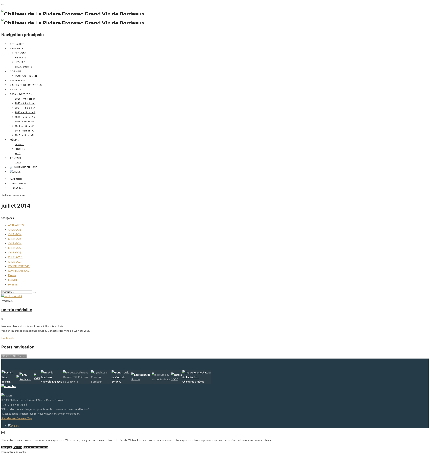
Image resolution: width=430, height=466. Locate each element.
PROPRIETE (16, 48)
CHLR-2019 (15, 252)
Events (12, 275)
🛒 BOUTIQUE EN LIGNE (23, 167)
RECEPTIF (15, 89)
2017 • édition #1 (24, 135)
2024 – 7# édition (25, 107)
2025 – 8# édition (25, 103)
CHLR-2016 (15, 243)
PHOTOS (20, 149)
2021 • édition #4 (24, 121)
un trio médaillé (16, 309)
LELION (12, 279)
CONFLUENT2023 (19, 270)
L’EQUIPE (20, 62)
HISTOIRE (20, 57)
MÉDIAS (14, 139)
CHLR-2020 (15, 257)
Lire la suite (7, 338)
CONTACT (16, 158)
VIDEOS (19, 144)
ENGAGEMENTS (23, 66)
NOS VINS (15, 71)
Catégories (7, 217)
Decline (17, 447)
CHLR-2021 (15, 261)
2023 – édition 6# (25, 112)
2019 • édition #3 (24, 126)
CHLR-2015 (15, 238)
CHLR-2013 (14, 229)
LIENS (18, 162)
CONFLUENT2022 (19, 266)
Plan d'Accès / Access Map (16, 418)
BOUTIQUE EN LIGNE (26, 76)
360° (17, 153)
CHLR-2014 (15, 234)
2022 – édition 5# (25, 117)
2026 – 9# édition (21, 94)
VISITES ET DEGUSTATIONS (26, 85)
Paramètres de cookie (35, 447)
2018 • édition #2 (24, 130)
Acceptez (6, 447)
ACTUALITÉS (17, 44)
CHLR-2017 (14, 248)
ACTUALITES (16, 225)
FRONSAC (20, 53)
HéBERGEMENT (18, 80)
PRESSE (12, 284)
